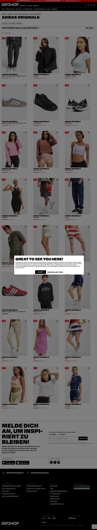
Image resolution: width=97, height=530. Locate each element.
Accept (40, 272)
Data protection (19, 268)
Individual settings (55, 272)
